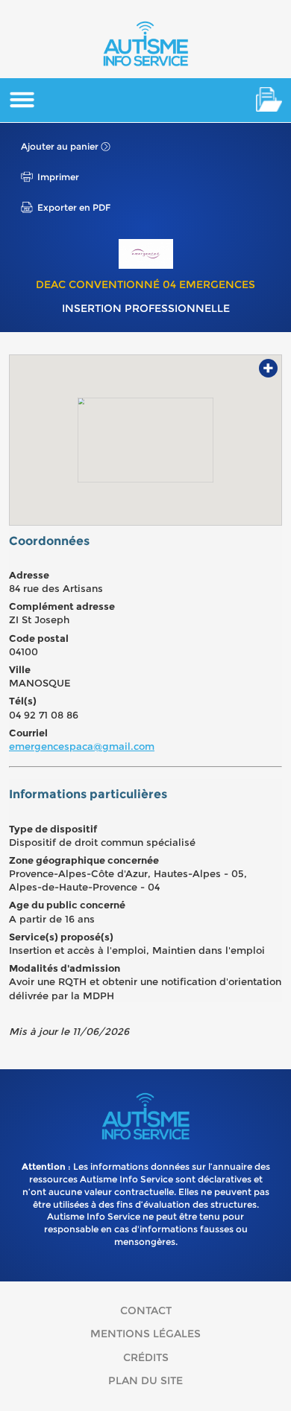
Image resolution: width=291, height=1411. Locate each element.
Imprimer (58, 176)
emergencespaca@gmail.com (81, 746)
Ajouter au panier (59, 146)
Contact (146, 1310)
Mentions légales (145, 1333)
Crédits (146, 1357)
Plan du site (145, 1380)
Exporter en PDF (73, 207)
